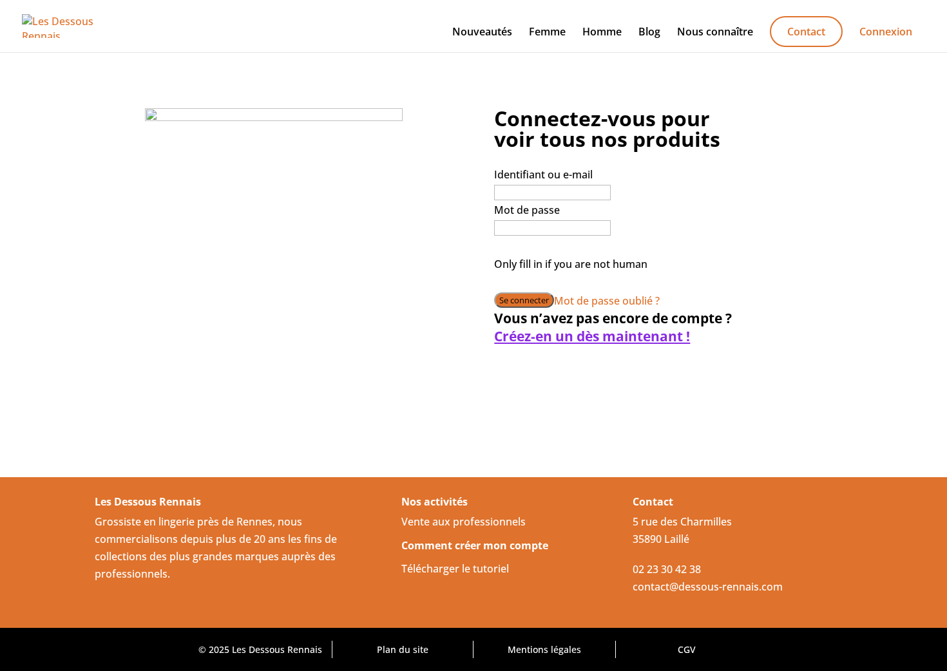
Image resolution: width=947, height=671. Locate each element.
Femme (547, 33)
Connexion (885, 33)
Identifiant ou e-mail (543, 174)
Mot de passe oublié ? (607, 301)
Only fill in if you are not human (570, 264)
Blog (649, 33)
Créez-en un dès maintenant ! (592, 336)
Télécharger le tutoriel (455, 569)
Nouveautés (482, 33)
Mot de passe (527, 210)
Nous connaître (715, 33)
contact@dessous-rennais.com (708, 587)
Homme (602, 33)
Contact (806, 31)
